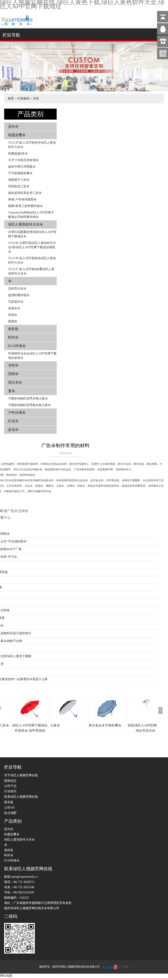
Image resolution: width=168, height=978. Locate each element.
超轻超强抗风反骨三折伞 (25, 193)
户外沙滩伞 (17, 412)
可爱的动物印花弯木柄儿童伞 (28, 398)
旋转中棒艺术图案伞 (22, 166)
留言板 (8, 802)
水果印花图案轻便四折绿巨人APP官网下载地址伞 (32, 234)
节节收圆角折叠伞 (20, 173)
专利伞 (13, 365)
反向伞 (13, 126)
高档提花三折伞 (19, 186)
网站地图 (6, 975)
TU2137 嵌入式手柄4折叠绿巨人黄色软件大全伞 (31, 271)
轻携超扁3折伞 (18, 153)
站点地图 (10, 813)
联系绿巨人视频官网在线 (21, 796)
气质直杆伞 (15, 301)
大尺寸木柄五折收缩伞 (23, 160)
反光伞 (13, 429)
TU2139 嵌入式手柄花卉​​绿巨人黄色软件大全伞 (32, 145)
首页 (11, 98)
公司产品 (10, 786)
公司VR (9, 807)
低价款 (13, 329)
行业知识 (23, 98)
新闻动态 (10, 780)
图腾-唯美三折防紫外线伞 (25, 206)
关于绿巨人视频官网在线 (21, 775)
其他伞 (12, 314)
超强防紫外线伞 (19, 295)
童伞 (11, 391)
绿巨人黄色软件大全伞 (25, 224)
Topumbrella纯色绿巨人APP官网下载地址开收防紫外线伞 (31, 215)
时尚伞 (13, 337)
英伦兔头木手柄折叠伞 (105, 725)
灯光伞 (13, 421)
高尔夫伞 (15, 382)
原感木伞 (14, 308)
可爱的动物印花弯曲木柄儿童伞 (29, 405)
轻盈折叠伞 (17, 135)
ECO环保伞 (17, 346)
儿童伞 (55, 725)
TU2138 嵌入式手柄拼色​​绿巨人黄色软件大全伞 (32, 260)
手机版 (125, 966)
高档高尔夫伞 (17, 288)
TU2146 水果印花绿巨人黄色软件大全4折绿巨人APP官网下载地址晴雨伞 (32, 247)
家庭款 (12, 321)
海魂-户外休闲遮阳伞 (22, 199)
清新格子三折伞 (19, 179)
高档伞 (13, 374)
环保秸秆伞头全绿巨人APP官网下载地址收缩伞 (32, 356)
